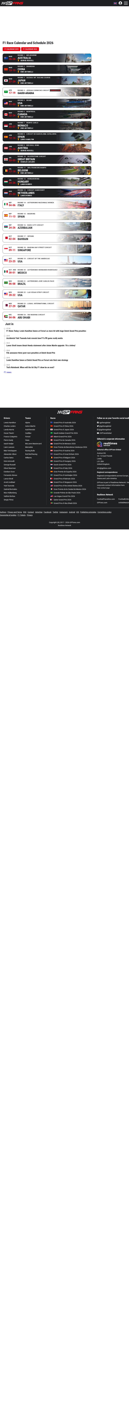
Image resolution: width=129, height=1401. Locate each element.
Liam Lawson (9, 447)
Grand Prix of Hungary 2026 (65, 461)
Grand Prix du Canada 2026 (64, 440)
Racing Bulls (30, 451)
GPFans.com (102, 503)
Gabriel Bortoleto (10, 489)
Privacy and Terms (15, 512)
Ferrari (27, 437)
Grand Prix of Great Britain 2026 (66, 454)
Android (72, 512)
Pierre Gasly (8, 440)
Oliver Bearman (10, 468)
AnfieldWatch (123, 503)
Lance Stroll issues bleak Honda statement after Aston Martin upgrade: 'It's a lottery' (41, 345)
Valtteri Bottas (9, 496)
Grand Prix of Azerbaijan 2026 (65, 475)
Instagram (63, 512)
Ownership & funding (8, 515)
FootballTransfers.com (106, 499)
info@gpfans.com (104, 468)
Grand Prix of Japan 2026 (64, 430)
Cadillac (28, 433)
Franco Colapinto (10, 437)
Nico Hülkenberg (10, 493)
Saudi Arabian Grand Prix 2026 (66, 433)
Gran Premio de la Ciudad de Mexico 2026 (70, 489)
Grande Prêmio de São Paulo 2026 (67, 493)
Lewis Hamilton (10, 423)
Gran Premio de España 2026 (65, 472)
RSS (24, 512)
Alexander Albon (10, 454)
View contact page (103, 488)
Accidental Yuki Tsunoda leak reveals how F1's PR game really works (34, 338)
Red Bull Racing (31, 454)
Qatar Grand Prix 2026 (62, 500)
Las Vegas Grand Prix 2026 (64, 496)
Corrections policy (104, 512)
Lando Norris (9, 430)
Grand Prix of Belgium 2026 (64, 458)
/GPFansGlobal (105, 433)
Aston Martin (30, 426)
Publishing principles (88, 512)
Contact (31, 512)
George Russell (9, 465)
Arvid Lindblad (9, 482)
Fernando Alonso (10, 475)
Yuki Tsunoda (9, 486)
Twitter (55, 512)
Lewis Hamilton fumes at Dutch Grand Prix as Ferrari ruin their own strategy (37, 360)
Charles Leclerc (10, 426)
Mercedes (29, 447)
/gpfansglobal (104, 423)
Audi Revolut (30, 430)
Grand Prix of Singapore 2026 (65, 482)
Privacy (30, 515)
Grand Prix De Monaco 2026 (65, 444)
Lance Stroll (8, 479)
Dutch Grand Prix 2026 (62, 465)
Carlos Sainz (8, 458)
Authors (3, 512)
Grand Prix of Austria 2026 (64, 451)
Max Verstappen (10, 451)
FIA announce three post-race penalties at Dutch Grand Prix (30, 353)
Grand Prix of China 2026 (63, 426)
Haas (27, 440)
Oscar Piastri (9, 433)
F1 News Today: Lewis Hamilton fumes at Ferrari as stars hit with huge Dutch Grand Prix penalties (46, 331)
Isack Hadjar (9, 444)
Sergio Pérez (8, 500)
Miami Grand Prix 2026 (63, 437)
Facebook (47, 512)
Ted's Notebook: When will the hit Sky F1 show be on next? (30, 367)
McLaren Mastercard (33, 444)
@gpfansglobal (105, 426)
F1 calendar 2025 (12, 49)
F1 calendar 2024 (30, 49)
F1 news (7, 372)
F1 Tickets (22, 515)
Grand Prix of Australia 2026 (65, 423)
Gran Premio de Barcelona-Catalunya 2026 (70, 447)
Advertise (38, 512)
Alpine (27, 423)
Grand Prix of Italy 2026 (63, 468)
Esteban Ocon (9, 472)
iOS (77, 512)
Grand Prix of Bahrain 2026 (64, 479)
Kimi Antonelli (9, 461)
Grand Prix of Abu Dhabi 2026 (65, 503)
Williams (28, 458)
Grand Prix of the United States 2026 (68, 486)
